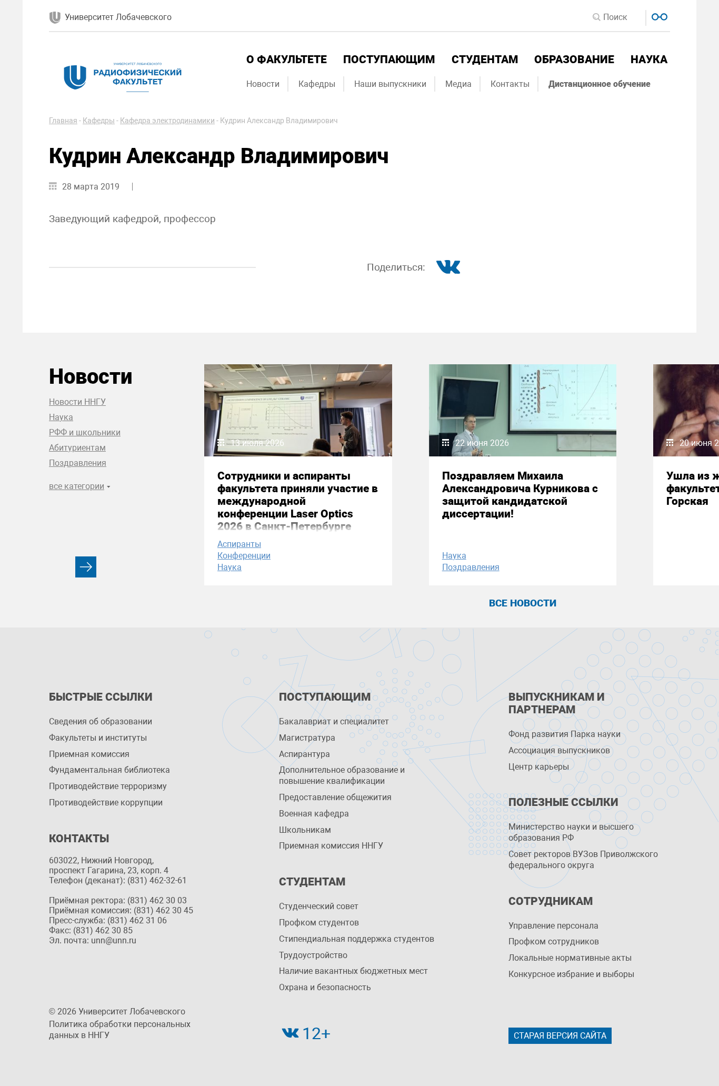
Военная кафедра (314, 814)
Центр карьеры (538, 767)
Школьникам (305, 830)
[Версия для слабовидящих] (658, 15)
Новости (262, 84)
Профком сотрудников (553, 941)
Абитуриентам (77, 448)
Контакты (510, 84)
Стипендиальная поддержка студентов (356, 939)
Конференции (244, 556)
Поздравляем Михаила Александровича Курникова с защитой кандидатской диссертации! (520, 495)
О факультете (286, 59)
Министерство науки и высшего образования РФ (571, 832)
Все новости (522, 603)
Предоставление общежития (335, 797)
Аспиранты (239, 544)
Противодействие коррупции (106, 803)
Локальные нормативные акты (570, 958)
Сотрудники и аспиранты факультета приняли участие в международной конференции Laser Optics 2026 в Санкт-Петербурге (297, 501)
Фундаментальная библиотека (109, 770)
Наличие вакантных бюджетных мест (353, 971)
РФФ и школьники (85, 432)
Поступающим (389, 59)
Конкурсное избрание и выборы (571, 974)
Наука (649, 59)
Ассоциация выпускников (559, 750)
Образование (574, 59)
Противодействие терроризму (108, 786)
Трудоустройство (313, 955)
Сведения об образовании (100, 721)
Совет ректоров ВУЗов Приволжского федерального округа (583, 859)
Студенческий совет (318, 906)
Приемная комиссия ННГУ (331, 846)
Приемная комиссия (89, 754)
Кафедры (316, 84)
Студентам (485, 59)
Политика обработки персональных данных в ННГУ (120, 1029)
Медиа (458, 84)
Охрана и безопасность (325, 987)
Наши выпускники (390, 84)
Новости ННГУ (77, 402)
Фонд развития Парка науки (564, 734)
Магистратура (307, 738)
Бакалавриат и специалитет (334, 721)
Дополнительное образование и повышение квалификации (342, 775)
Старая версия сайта (560, 1036)
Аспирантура (304, 754)
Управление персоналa (553, 926)
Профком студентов (319, 923)
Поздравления (77, 463)
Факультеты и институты (98, 738)
